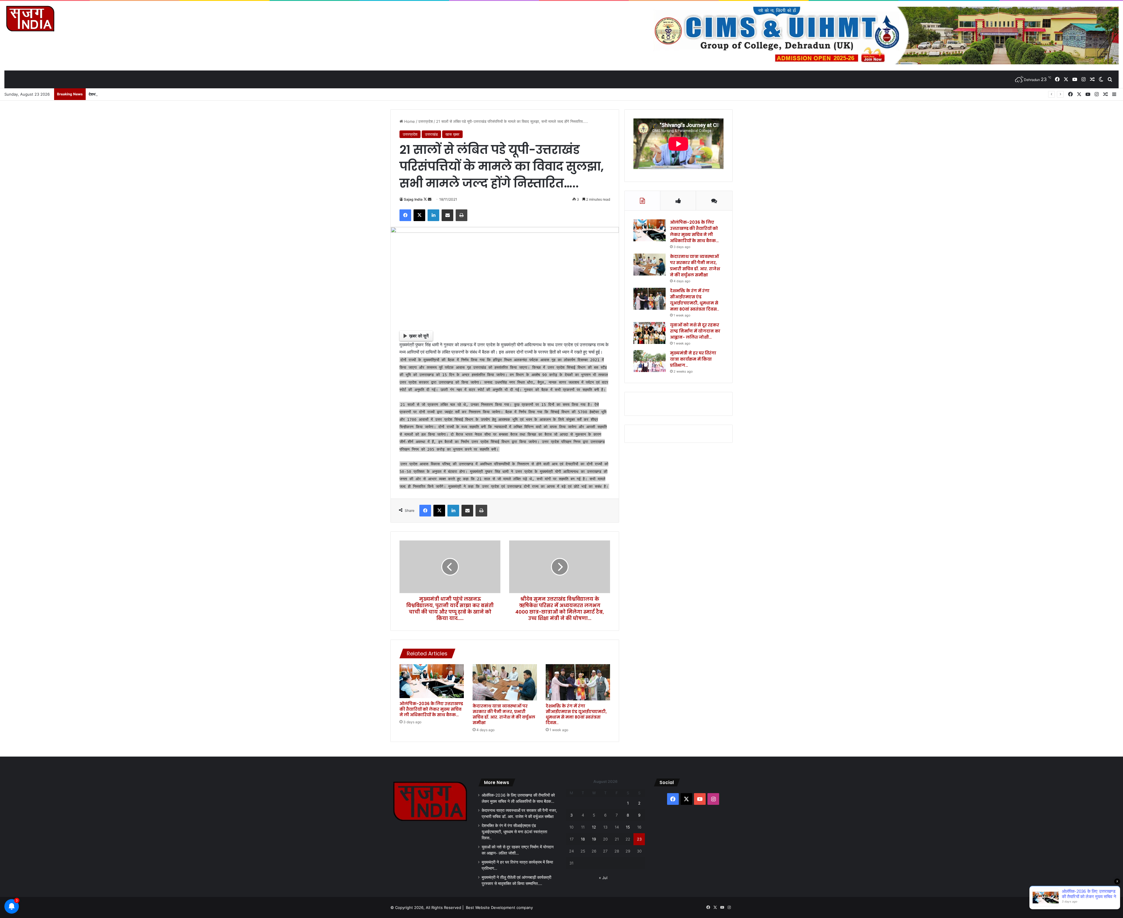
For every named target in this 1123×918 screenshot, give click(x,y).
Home (409, 121)
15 (628, 827)
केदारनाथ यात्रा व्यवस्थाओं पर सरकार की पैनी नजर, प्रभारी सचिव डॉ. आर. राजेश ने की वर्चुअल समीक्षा (504, 714)
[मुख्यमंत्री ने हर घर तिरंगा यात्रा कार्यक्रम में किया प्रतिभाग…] (649, 361)
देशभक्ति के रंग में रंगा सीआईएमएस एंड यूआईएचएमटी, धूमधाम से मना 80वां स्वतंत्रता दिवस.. (150, 94)
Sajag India (413, 199)
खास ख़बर (452, 134)
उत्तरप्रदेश (425, 121)
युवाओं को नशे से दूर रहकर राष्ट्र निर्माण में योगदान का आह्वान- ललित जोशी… (695, 331)
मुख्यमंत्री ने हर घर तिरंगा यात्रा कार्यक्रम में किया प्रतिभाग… (693, 359)
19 (594, 839)
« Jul (603, 877)
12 (594, 827)
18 (583, 839)
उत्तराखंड (431, 134)
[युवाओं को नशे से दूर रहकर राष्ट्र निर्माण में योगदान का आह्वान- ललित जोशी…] (649, 333)
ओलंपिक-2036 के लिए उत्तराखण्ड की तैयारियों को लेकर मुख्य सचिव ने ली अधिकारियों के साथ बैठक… (431, 709)
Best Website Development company (499, 907)
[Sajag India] (30, 18)
